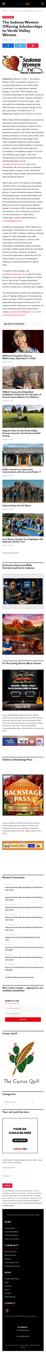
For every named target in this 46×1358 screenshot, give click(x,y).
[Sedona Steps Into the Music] (23, 491)
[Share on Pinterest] (33, 45)
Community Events (12, 1262)
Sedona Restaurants (12, 1266)
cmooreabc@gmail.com (12, 221)
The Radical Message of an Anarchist (19, 977)
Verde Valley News (12, 1232)
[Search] (42, 3)
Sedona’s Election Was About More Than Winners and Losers (24, 889)
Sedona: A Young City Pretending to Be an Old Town (22, 938)
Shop (7, 1282)
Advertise (8, 1286)
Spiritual (8, 1259)
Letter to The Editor (12, 1239)
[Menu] (3, 3)
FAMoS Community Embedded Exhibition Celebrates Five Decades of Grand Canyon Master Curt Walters (21, 394)
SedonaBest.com (23, 1336)
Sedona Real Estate (12, 1279)
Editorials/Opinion (11, 1235)
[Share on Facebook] (8, 45)
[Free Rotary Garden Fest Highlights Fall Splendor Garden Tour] (23, 524)
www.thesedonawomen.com (13, 164)
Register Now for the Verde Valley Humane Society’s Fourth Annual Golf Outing (21, 433)
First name (6, 1176)
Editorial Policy (10, 1297)
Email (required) (8, 1167)
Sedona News (8, 17)
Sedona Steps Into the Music (16, 506)
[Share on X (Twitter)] (20, 45)
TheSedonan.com (23, 1330)
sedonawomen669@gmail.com (22, 312)
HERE (22, 831)
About (7, 1290)
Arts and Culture (11, 1252)
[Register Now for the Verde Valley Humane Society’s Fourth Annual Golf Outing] (23, 416)
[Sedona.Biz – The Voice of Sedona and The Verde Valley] (23, 3)
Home (4, 11)
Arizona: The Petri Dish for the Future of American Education (24, 948)
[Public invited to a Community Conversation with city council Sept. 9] (23, 455)
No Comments (22, 40)
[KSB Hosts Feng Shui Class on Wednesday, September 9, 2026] (23, 341)
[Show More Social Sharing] (41, 45)
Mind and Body (10, 1255)
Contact (8, 1293)
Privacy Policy (24, 1345)
